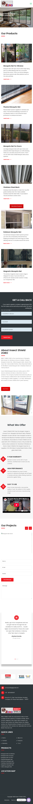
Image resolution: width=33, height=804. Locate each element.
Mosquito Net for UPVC (7, 757)
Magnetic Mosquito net (12, 271)
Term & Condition (16, 800)
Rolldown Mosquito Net (12, 232)
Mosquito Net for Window (13, 66)
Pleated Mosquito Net (11, 107)
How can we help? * (6, 310)
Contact (4, 740)
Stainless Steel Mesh (11, 187)
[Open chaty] (29, 800)
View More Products (16, 206)
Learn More (6, 243)
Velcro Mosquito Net (6, 767)
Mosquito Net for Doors (12, 146)
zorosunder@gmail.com (12, 687)
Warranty (4, 743)
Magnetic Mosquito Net (7, 765)
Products (20, 740)
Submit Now (6, 337)
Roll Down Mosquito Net (7, 761)
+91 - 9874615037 (10, 692)
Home (4, 738)
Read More (6, 79)
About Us (20, 738)
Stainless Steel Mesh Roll (7, 763)
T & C (19, 743)
